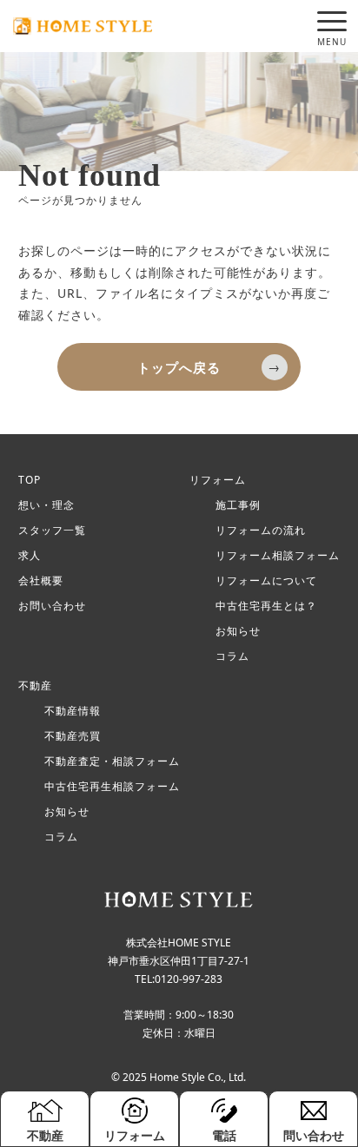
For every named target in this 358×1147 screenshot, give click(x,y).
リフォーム (217, 480)
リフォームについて (266, 581)
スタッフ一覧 (52, 530)
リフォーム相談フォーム (277, 555)
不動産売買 (72, 736)
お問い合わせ (52, 606)
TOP (29, 480)
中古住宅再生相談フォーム (112, 786)
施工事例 (238, 505)
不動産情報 (72, 711)
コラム (232, 656)
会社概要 (40, 581)
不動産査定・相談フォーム (112, 761)
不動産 (35, 686)
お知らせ (238, 631)
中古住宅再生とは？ (266, 606)
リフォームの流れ (260, 530)
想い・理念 (46, 505)
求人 (29, 555)
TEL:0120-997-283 (178, 979)
